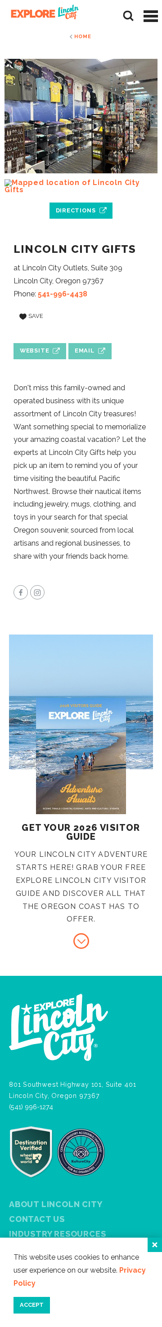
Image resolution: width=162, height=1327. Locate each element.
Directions (76, 210)
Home (82, 36)
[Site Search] (128, 16)
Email (84, 350)
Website (35, 350)
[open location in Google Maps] (81, 186)
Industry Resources (57, 1234)
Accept (32, 1304)
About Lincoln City (55, 1204)
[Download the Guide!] (81, 941)
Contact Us (37, 1219)
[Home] (41, 16)
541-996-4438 (62, 294)
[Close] (155, 1245)
